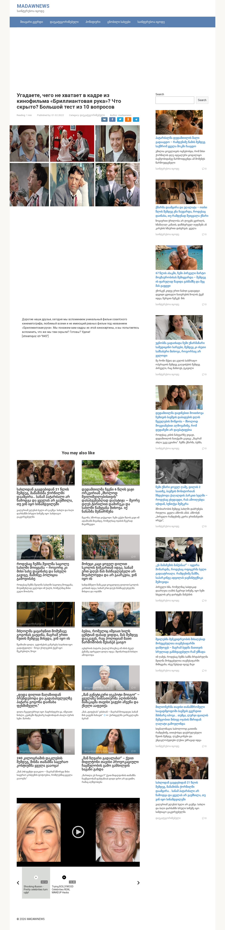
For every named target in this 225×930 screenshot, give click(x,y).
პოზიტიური (93, 22)
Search (160, 94)
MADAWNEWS (33, 6)
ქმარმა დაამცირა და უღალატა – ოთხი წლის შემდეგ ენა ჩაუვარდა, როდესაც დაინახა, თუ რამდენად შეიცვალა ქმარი (182, 211)
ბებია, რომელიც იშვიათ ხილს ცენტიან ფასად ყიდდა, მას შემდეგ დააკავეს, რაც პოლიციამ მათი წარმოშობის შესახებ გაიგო (110, 636)
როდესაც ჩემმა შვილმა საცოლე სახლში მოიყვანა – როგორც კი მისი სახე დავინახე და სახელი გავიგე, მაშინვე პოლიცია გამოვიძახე (43, 571)
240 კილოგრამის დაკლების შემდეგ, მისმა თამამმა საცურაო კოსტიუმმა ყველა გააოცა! (42, 762)
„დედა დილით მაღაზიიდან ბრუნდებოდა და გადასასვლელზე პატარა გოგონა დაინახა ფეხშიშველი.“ (44, 700)
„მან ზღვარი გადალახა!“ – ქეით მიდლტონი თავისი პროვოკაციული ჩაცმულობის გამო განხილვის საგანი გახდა (110, 763)
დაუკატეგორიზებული (64, 22)
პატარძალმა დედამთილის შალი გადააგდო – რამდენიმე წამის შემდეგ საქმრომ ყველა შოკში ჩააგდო (180, 142)
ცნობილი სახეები (118, 22)
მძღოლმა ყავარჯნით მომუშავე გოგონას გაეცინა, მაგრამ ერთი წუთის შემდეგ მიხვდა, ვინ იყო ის (43, 634)
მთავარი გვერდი (31, 22)
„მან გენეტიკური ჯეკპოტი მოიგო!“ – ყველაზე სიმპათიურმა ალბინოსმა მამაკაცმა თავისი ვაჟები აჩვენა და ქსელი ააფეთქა (110, 700)
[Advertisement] (112, 57)
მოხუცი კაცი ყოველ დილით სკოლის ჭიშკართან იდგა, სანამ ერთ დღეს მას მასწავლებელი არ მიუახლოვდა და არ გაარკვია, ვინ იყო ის (109, 571)
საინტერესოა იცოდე (151, 22)
